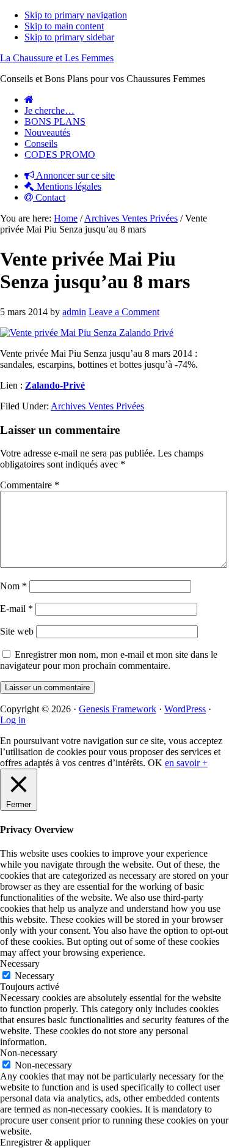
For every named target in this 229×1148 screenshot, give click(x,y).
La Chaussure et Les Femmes (57, 58)
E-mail (16, 608)
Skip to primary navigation (75, 15)
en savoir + (186, 763)
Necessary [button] (20, 963)
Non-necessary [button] (28, 1053)
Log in (13, 720)
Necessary (34, 976)
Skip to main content (64, 26)
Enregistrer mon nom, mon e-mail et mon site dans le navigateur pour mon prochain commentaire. (108, 660)
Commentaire (29, 485)
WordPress (185, 709)
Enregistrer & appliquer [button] (45, 1142)
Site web (17, 631)
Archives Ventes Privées (97, 406)
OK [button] (155, 763)
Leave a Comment (124, 312)
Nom (13, 586)
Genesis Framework (117, 709)
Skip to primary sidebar (69, 37)
